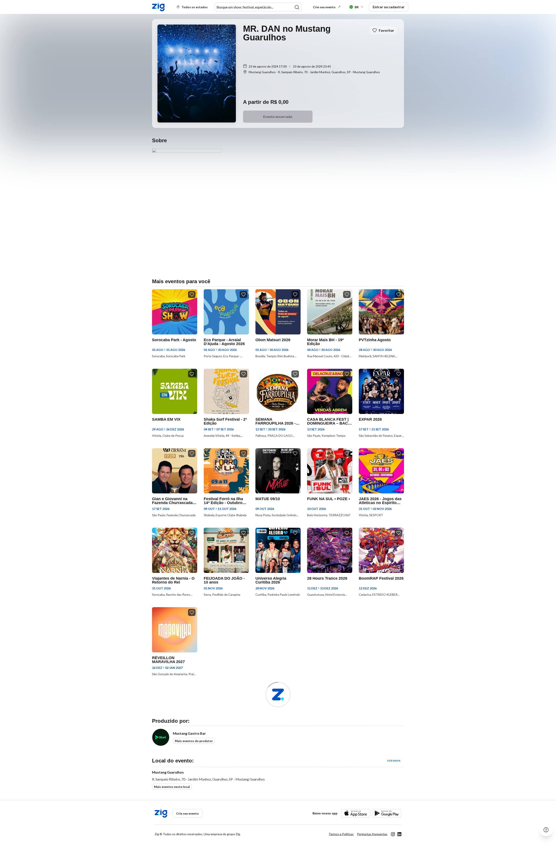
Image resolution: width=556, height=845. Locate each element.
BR (357, 7)
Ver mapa (393, 760)
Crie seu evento (324, 7)
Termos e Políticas (341, 834)
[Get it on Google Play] (386, 813)
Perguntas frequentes (372, 834)
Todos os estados (195, 7)
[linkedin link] (399, 834)
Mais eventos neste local (172, 787)
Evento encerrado (277, 116)
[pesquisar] (297, 7)
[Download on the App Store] (355, 813)
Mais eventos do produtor (194, 741)
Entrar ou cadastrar (389, 7)
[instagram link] (393, 834)
